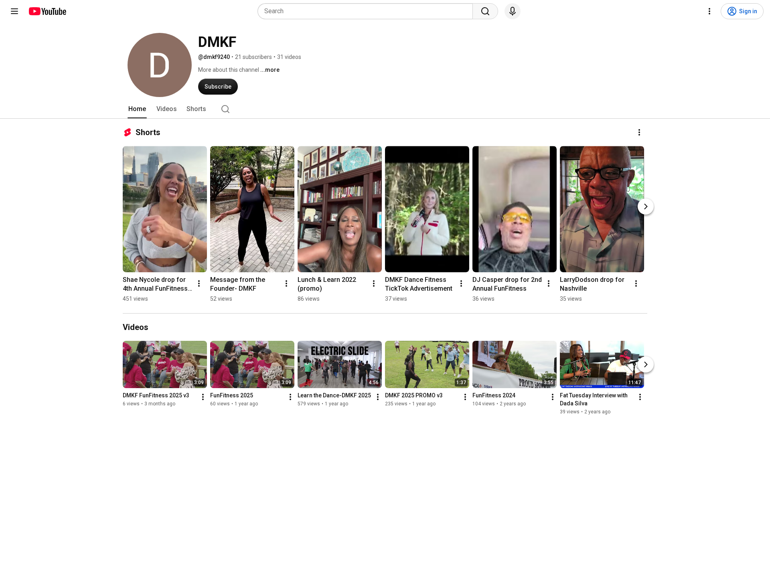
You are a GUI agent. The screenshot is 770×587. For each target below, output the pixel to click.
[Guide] (14, 11)
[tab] (137, 109)
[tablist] (385, 109)
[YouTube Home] (47, 11)
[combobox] (367, 11)
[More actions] (639, 132)
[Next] (646, 206)
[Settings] (709, 11)
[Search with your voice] (513, 11)
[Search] (485, 11)
